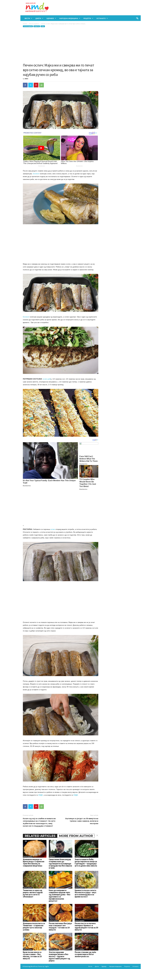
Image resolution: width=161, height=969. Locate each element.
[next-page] (97, 835)
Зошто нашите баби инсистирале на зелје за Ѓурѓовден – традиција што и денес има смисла (86, 862)
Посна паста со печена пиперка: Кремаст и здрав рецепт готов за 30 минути (86, 926)
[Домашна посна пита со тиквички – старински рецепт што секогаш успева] (34, 913)
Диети (38, 18)
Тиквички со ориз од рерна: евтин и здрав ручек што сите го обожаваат (33, 893)
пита (24, 920)
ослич (53, 529)
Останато (101, 18)
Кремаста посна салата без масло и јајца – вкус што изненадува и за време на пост (85, 893)
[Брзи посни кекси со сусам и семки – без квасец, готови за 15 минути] (34, 941)
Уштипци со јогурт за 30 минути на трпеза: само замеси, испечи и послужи (81, 821)
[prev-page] (94, 835)
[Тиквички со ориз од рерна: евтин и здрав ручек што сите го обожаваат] (34, 880)
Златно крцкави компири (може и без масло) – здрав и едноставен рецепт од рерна (59, 956)
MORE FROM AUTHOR (76, 836)
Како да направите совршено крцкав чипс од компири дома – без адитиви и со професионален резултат (59, 895)
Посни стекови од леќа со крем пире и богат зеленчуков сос (85, 954)
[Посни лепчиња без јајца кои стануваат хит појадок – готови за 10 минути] (60, 913)
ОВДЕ (40, 795)
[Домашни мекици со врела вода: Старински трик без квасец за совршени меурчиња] (34, 849)
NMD (26, 79)
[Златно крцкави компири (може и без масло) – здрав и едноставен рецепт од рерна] (60, 941)
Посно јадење (34, 24)
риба (42, 26)
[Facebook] (25, 85)
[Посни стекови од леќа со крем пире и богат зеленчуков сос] (86, 941)
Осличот (36, 174)
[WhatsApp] (41, 85)
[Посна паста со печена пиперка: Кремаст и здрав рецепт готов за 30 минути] (86, 913)
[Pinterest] (36, 85)
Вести (27, 18)
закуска (77, 856)
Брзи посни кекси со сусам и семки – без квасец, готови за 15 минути (32, 955)
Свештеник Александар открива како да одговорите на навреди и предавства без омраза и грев (60, 863)
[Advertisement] (60, 45)
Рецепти (87, 18)
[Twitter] (30, 85)
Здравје (50, 18)
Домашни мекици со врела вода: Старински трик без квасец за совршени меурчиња (33, 862)
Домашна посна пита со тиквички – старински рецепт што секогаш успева (34, 926)
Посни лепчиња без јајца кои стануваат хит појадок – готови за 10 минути (60, 926)
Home (25, 24)
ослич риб (47, 379)
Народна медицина (68, 18)
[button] (137, 18)
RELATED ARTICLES (40, 836)
